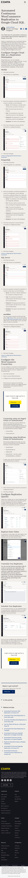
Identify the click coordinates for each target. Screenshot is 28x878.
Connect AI (17, 796)
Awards (16, 828)
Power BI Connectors (5, 810)
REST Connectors (5, 806)
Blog (2, 850)
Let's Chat (5, 785)
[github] (8, 780)
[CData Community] (11, 780)
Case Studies (4, 848)
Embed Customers (5, 828)
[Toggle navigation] (24, 2)
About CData (18, 821)
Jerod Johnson (10, 27)
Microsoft (17, 852)
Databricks (17, 848)
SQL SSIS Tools (18, 799)
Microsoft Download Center (15, 319)
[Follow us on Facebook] (21, 29)
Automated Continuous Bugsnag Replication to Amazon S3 (13, 747)
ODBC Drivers (4, 794)
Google (16, 850)
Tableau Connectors (5, 813)
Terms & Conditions (5, 865)
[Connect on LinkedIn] (26, 29)
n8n (15, 855)
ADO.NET (3, 799)
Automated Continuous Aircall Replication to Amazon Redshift (13, 738)
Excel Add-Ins (4, 808)
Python (2, 801)
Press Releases (18, 823)
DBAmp (16, 801)
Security (22, 865)
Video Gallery (4, 859)
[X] (5, 780)
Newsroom (17, 826)
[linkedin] (2, 780)
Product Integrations (5, 823)
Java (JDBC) (4, 796)
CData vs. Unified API (5, 833)
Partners (17, 833)
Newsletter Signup (5, 855)
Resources (3, 852)
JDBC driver (10, 318)
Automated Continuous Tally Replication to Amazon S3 (12, 712)
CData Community (5, 845)
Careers (16, 835)
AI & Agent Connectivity (6, 826)
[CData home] (7, 2)
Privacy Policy (15, 865)
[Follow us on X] (23, 29)
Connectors (3, 821)
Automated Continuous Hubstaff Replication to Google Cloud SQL (13, 734)
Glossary (3, 857)
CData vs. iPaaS (4, 830)
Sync (16, 794)
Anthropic (17, 845)
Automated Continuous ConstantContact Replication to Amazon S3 (13, 752)
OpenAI (16, 857)
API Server (3, 803)
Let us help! (15, 406)
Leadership (17, 830)
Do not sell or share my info (14, 876)
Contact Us (17, 837)
